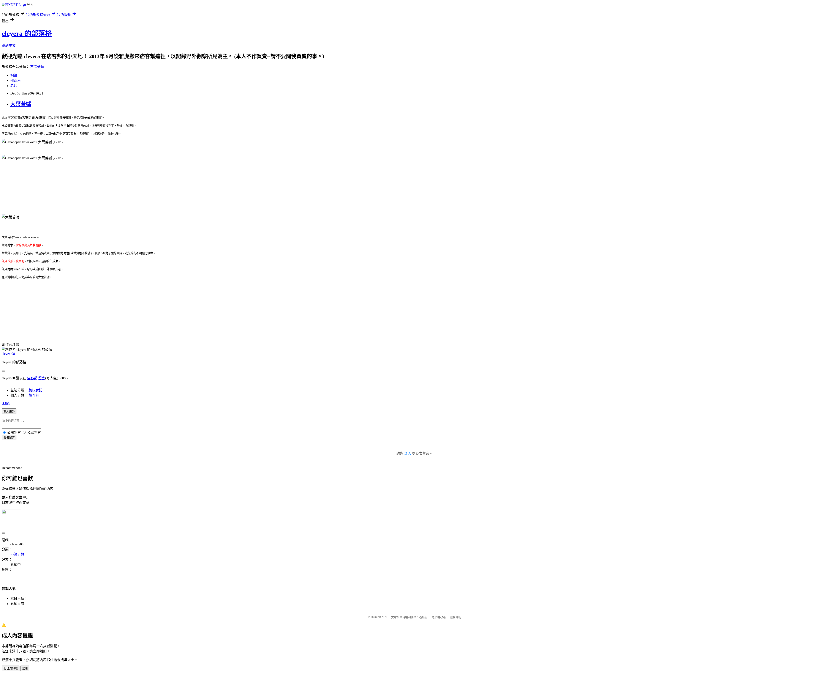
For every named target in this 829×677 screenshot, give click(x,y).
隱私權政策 (439, 617)
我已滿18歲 (10, 668)
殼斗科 (33, 395)
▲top (5, 403)
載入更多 (9, 411)
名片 (13, 86)
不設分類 (37, 67)
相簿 (13, 75)
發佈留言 (9, 437)
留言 (41, 378)
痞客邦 (32, 378)
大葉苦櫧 (20, 104)
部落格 (15, 80)
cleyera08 (8, 354)
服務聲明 (455, 617)
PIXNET (382, 617)
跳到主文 (9, 45)
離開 (25, 668)
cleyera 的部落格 (27, 33)
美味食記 (35, 390)
